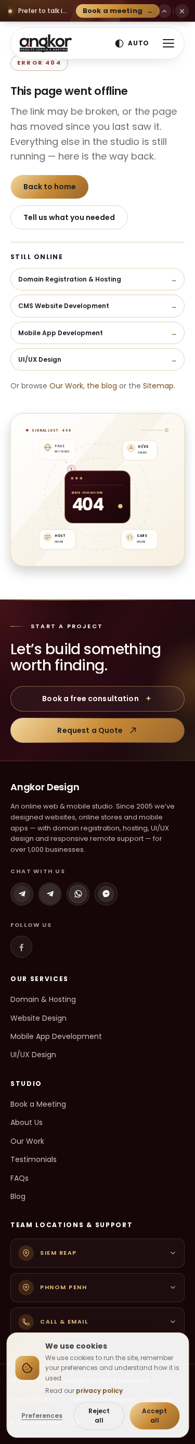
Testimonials (33, 1159)
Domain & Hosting (43, 999)
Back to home (49, 186)
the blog (102, 386)
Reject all (99, 1415)
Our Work (66, 386)
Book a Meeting (38, 1104)
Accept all (154, 1415)
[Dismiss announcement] (182, 11)
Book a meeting (118, 11)
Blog (17, 1196)
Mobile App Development (56, 1036)
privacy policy (99, 1390)
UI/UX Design (33, 1054)
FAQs (19, 1178)
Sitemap (158, 386)
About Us (26, 1122)
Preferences (41, 1415)
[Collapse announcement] (164, 11)
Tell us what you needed (69, 217)
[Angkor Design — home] (45, 43)
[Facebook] (21, 947)
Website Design (38, 1018)
